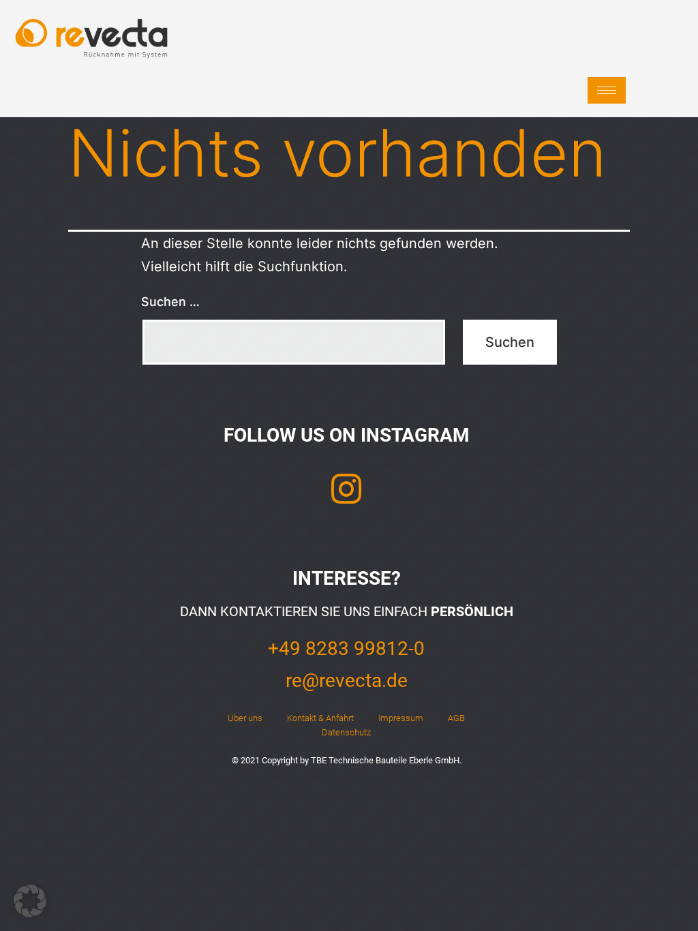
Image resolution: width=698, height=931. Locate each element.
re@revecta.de (347, 680)
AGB (456, 718)
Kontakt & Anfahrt (320, 718)
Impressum (400, 718)
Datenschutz (346, 732)
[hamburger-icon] (607, 90)
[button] (30, 901)
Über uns (245, 718)
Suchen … (170, 301)
